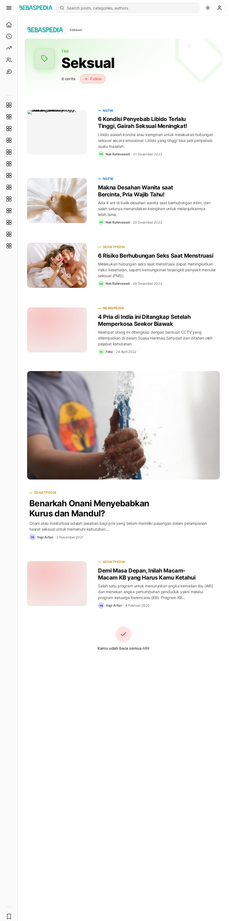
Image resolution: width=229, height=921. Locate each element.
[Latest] (9, 36)
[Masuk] (219, 8)
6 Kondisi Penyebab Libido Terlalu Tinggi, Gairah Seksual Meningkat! (142, 122)
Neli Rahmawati (118, 154)
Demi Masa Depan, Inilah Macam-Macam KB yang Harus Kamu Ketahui (146, 574)
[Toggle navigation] (9, 8)
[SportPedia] (9, 187)
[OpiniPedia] (9, 175)
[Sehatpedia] (9, 116)
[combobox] (131, 8)
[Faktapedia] (9, 105)
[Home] (9, 24)
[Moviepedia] (9, 152)
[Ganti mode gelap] (208, 8)
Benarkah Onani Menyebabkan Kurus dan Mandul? (89, 508)
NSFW (108, 110)
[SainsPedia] (9, 234)
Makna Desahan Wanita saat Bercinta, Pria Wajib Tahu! (135, 191)
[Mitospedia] (9, 199)
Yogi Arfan (45, 537)
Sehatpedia (114, 247)
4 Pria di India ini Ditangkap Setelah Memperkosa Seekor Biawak (144, 320)
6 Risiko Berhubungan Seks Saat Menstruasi (155, 255)
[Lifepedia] (9, 140)
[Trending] (9, 48)
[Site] (9, 71)
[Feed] (9, 59)
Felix (109, 352)
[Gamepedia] (9, 163)
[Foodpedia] (9, 222)
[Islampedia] (9, 210)
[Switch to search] (62, 7)
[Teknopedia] (9, 245)
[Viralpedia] (9, 128)
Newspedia (113, 308)
